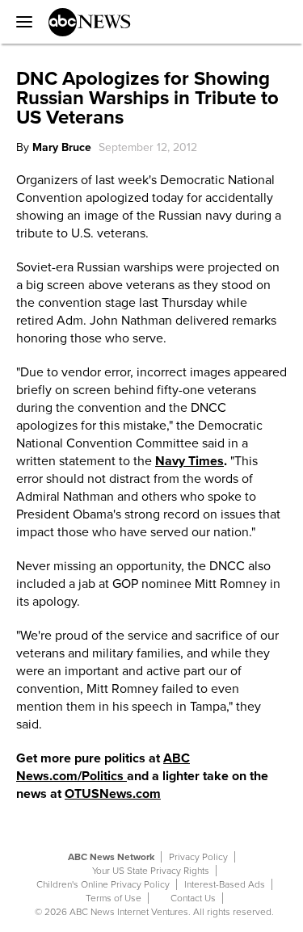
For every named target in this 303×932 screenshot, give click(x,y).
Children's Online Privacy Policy (103, 884)
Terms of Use (113, 898)
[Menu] (20, 22)
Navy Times (189, 461)
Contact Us (193, 898)
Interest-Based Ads (224, 884)
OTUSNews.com (113, 794)
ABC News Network (111, 857)
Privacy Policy (198, 857)
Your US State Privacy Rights (150, 870)
